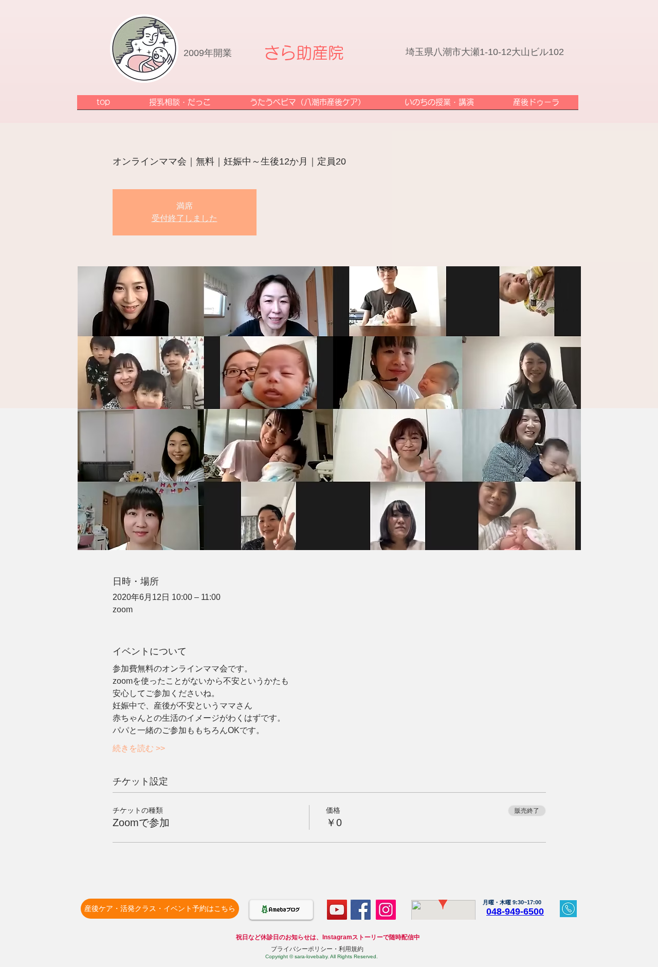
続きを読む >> (139, 748)
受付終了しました (184, 218)
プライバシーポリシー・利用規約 (317, 949)
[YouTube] (337, 910)
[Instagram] (386, 910)
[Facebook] (361, 910)
